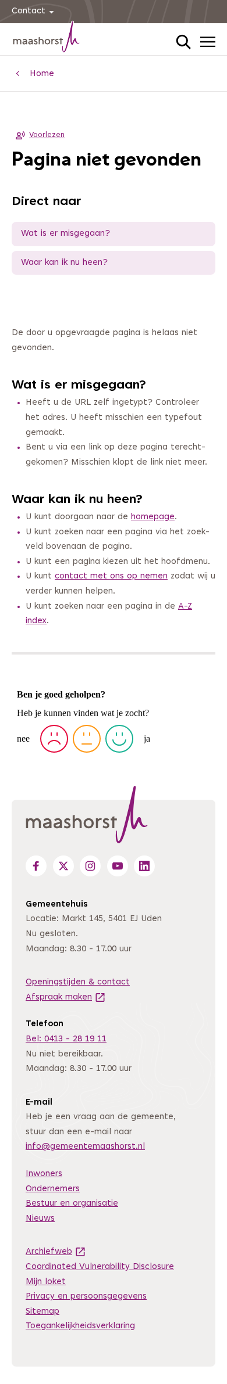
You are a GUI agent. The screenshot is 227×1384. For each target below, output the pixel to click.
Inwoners (44, 1174)
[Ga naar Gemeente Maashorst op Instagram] (90, 865)
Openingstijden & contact (78, 982)
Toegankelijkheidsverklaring (80, 1326)
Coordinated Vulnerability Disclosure (100, 1267)
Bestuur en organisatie (72, 1203)
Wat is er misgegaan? (65, 233)
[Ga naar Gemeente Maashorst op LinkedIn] (144, 865)
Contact (28, 11)
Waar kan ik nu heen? (64, 262)
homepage (153, 517)
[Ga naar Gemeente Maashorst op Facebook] (36, 865)
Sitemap (42, 1311)
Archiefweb (56, 1252)
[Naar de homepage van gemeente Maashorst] (46, 38)
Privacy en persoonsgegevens (86, 1296)
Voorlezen (47, 135)
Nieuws (40, 1218)
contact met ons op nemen (111, 576)
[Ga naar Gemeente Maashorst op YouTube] (117, 865)
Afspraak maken (66, 997)
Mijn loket (46, 1282)
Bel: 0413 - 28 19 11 (66, 1039)
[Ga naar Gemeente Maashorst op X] (63, 865)
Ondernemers (53, 1189)
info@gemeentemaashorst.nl (85, 1146)
